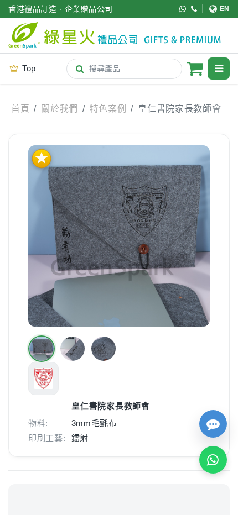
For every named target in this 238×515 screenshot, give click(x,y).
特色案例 (108, 108)
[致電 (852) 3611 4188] (194, 9)
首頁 (20, 108)
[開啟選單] (219, 68)
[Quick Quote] (213, 424)
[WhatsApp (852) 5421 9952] (183, 9)
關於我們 (59, 108)
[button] (41, 349)
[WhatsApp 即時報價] (213, 460)
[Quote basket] (195, 68)
